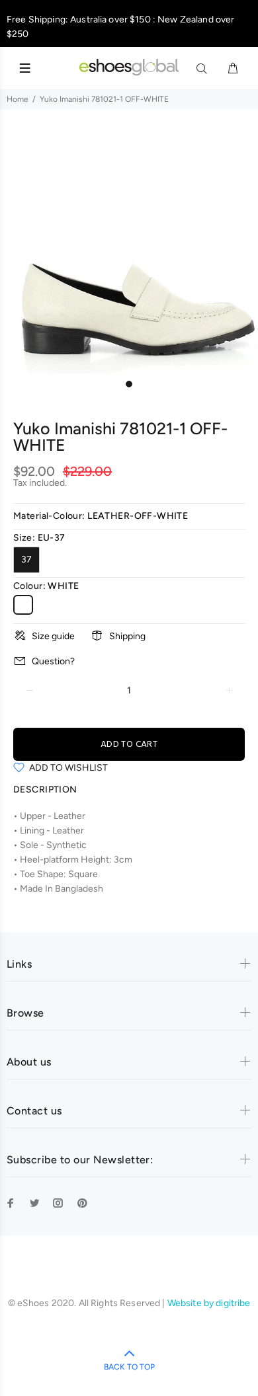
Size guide (53, 636)
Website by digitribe (209, 1303)
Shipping (127, 636)
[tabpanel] (129, 244)
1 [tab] (129, 384)
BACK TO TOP (129, 1367)
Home (17, 99)
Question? (53, 661)
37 (26, 559)
